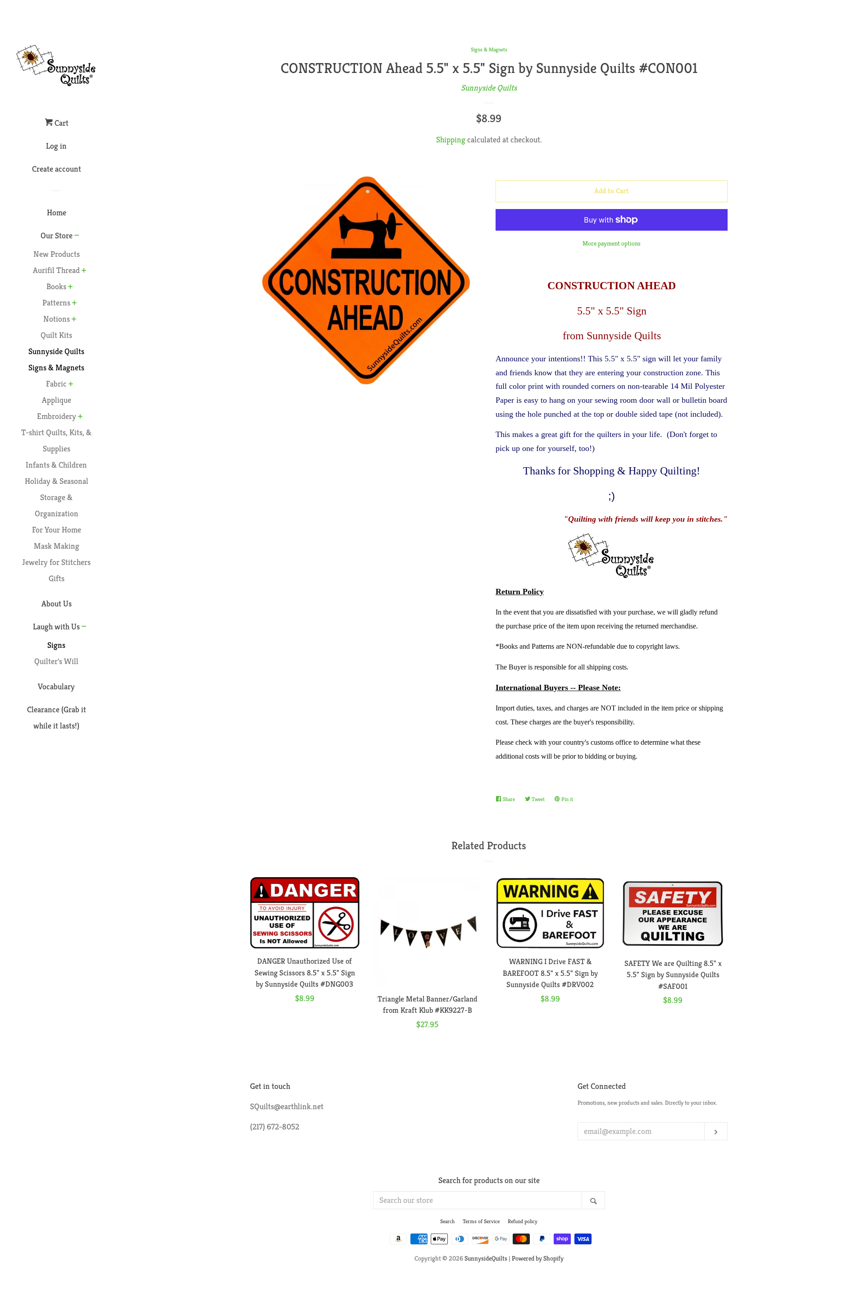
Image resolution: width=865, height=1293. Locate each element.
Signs (56, 645)
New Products (56, 254)
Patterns (56, 302)
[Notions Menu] (74, 320)
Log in (56, 146)
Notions (56, 319)
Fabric (56, 383)
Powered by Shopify (538, 1258)
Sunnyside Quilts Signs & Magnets (56, 359)
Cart (60, 123)
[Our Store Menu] (77, 236)
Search (447, 1221)
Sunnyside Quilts (489, 87)
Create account (56, 169)
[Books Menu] (70, 287)
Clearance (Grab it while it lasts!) (56, 717)
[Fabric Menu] (71, 385)
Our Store (57, 235)
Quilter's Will (56, 661)
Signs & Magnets (489, 49)
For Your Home (56, 529)
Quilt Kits (56, 335)
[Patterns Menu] (74, 304)
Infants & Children (56, 465)
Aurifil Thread (56, 270)
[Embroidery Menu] (80, 417)
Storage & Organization (56, 505)
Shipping (450, 139)
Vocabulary (56, 686)
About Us (56, 603)
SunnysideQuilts (485, 1258)
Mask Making (56, 546)
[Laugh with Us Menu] (84, 627)
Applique (56, 400)
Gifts (56, 578)
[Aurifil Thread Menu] (84, 271)
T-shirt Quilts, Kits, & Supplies (56, 440)
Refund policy (522, 1221)
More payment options (612, 243)
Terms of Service (481, 1221)
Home (56, 212)
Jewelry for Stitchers (56, 562)
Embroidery (56, 416)
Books (56, 286)
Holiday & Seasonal (56, 481)
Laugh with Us (56, 626)
